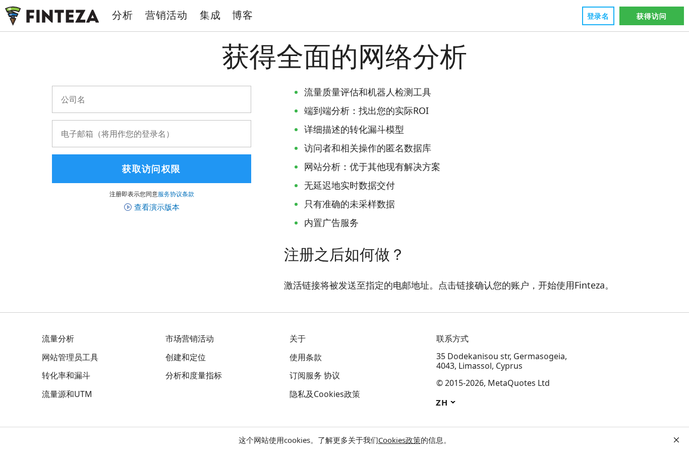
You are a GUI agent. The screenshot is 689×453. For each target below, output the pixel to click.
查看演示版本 (157, 207)
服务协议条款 (176, 194)
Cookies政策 (399, 440)
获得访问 (651, 16)
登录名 (598, 16)
